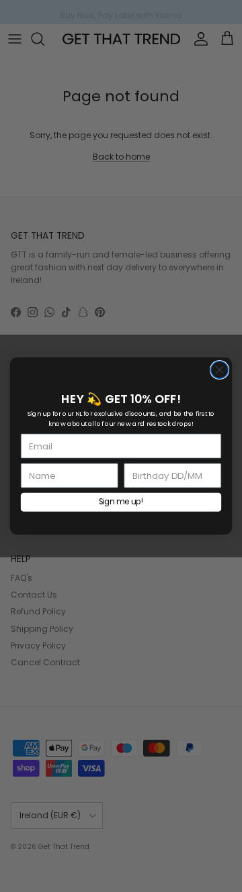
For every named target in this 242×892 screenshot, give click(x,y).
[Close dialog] (220, 370)
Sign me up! (121, 502)
